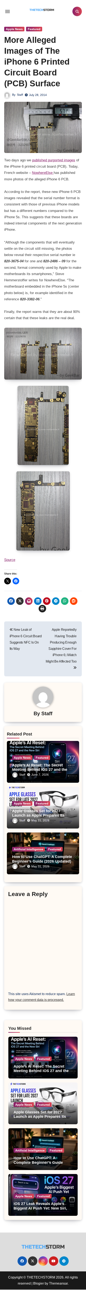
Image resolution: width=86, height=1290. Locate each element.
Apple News (14, 29)
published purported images (53, 160)
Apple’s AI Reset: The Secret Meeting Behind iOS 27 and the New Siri (39, 769)
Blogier (38, 1283)
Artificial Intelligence (28, 849)
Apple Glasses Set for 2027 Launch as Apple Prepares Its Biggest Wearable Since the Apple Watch (40, 1119)
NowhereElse (43, 173)
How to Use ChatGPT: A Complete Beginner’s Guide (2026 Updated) (42, 859)
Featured (34, 29)
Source (9, 560)
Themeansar (58, 1283)
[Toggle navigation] (7, 11)
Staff (20, 94)
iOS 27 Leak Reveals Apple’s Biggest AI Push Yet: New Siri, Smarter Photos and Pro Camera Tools (42, 1210)
